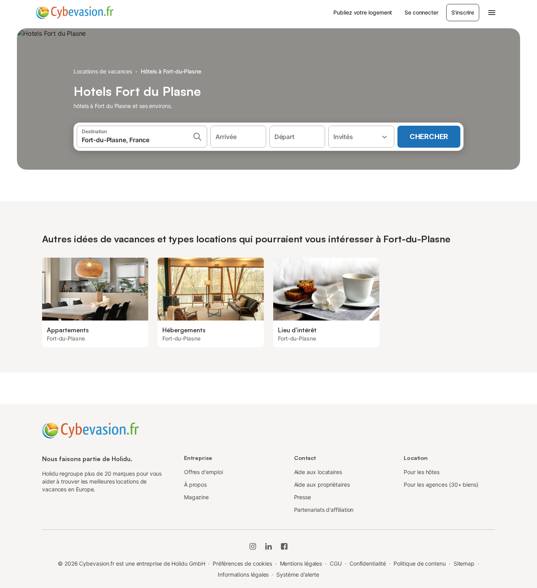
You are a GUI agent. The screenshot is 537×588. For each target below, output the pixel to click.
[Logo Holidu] (75, 12)
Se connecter (421, 12)
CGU (336, 563)
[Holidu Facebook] (284, 546)
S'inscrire (462, 12)
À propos (195, 484)
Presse (302, 497)
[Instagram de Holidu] (253, 546)
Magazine (196, 497)
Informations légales (243, 574)
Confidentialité (367, 563)
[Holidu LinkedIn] (268, 546)
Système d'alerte (297, 574)
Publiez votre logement (362, 12)
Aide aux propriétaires (322, 484)
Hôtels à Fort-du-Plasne (171, 71)
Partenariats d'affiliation (324, 509)
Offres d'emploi (203, 472)
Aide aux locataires (318, 472)
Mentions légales (301, 563)
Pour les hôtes (422, 472)
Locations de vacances (103, 71)
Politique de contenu (419, 563)
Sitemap (464, 563)
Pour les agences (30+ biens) (441, 484)
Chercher (429, 136)
